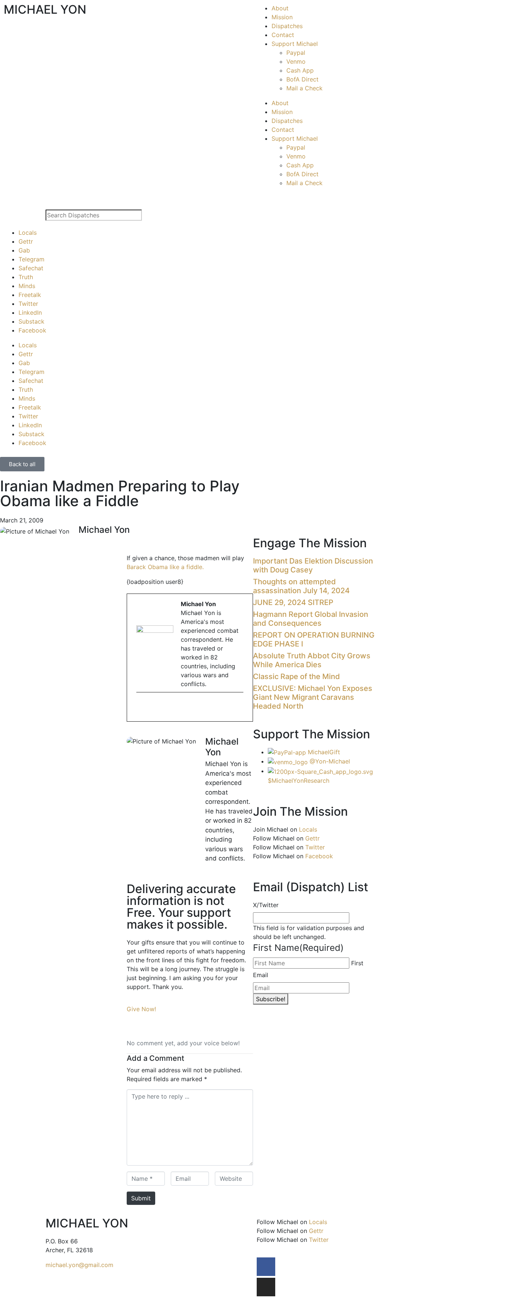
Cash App (300, 70)
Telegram (31, 259)
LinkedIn (30, 312)
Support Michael (295, 43)
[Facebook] (266, 1266)
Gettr (26, 241)
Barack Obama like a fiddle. (165, 567)
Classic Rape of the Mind (296, 676)
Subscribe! (270, 999)
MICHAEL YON (45, 9)
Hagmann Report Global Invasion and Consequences (310, 619)
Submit (141, 1198)
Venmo (296, 61)
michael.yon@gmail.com (79, 1265)
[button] (129, 541)
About (280, 8)
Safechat (31, 268)
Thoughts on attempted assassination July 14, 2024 (301, 586)
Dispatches (287, 26)
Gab (24, 250)
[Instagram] (266, 1287)
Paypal (295, 52)
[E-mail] (141, 707)
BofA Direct (302, 79)
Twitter (28, 303)
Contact (283, 35)
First (357, 963)
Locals (28, 232)
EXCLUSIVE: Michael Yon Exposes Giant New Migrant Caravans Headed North (312, 697)
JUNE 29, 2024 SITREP (293, 602)
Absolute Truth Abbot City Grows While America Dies (311, 660)
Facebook (32, 330)
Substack (31, 321)
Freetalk (30, 294)
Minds (27, 286)
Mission (282, 17)
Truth (26, 277)
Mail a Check (304, 88)
